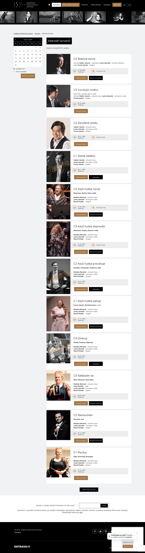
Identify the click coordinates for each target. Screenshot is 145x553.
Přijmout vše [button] (128, 546)
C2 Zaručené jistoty (86, 123)
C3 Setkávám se (84, 376)
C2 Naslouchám (83, 415)
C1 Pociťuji (80, 452)
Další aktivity (96, 5)
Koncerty (56, 5)
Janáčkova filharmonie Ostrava (23, 33)
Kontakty (107, 5)
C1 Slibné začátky (84, 156)
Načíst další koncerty (88, 489)
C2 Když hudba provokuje (89, 264)
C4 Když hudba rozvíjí (87, 189)
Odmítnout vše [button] (127, 542)
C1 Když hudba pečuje (87, 301)
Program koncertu (96, 403)
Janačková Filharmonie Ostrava (26, 4)
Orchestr (84, 5)
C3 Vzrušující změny (86, 90)
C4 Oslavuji (80, 338)
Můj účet (117, 5)
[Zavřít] (134, 535)
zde (81, 512)
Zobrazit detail (81, 78)
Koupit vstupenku (96, 78)
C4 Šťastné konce (84, 59)
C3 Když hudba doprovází (89, 226)
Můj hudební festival (70, 5)
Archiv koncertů (28, 76)
